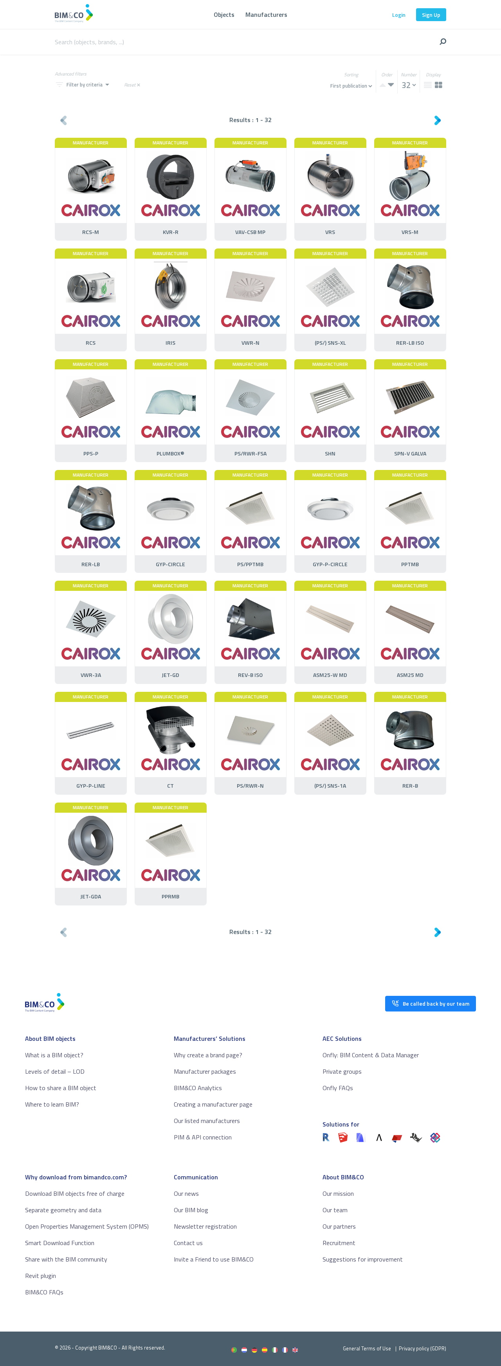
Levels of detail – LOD (55, 1071)
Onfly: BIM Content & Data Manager (371, 1055)
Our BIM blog (191, 1210)
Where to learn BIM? (52, 1104)
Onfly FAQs (338, 1087)
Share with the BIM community (66, 1259)
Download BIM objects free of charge (74, 1193)
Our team (335, 1210)
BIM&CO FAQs (44, 1292)
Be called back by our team (436, 1003)
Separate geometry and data (63, 1210)
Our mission (338, 1193)
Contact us (188, 1242)
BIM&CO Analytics (198, 1087)
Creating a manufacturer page (213, 1104)
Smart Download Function (59, 1242)
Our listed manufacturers (207, 1120)
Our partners (339, 1226)
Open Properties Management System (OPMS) (87, 1226)
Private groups (342, 1071)
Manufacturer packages (205, 1071)
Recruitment (339, 1242)
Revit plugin (40, 1275)
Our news (186, 1193)
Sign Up (431, 15)
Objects (224, 14)
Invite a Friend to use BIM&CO (214, 1259)
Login (398, 15)
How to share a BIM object (60, 1087)
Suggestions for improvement (363, 1259)
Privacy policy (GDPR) (422, 1348)
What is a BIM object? (54, 1055)
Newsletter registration (205, 1226)
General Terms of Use (367, 1348)
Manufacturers (266, 14)
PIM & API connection (203, 1137)
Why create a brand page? (208, 1055)
